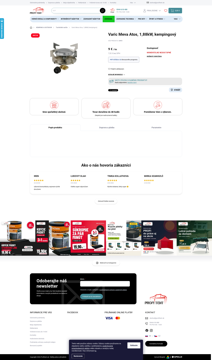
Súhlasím (134, 345)
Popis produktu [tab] (55, 127)
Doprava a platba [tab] (106, 127)
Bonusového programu (129, 59)
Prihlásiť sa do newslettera (91, 296)
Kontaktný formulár (156, 344)
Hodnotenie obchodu (37, 339)
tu (95, 351)
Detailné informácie (115, 74)
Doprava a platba (54, 3)
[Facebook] (147, 330)
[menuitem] (44, 19)
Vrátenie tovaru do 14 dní (98, 3)
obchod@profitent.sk (157, 318)
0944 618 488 (156, 324)
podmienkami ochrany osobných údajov (113, 290)
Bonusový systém (36, 345)
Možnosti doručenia (154, 56)
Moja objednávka (69, 3)
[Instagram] (151, 330)
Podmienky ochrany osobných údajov (43, 342)
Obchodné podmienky (37, 3)
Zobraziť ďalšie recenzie (106, 201)
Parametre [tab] (156, 127)
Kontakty (113, 3)
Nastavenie (78, 356)
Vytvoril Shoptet (159, 357)
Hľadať (102, 10)
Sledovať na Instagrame (108, 263)
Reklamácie (82, 3)
